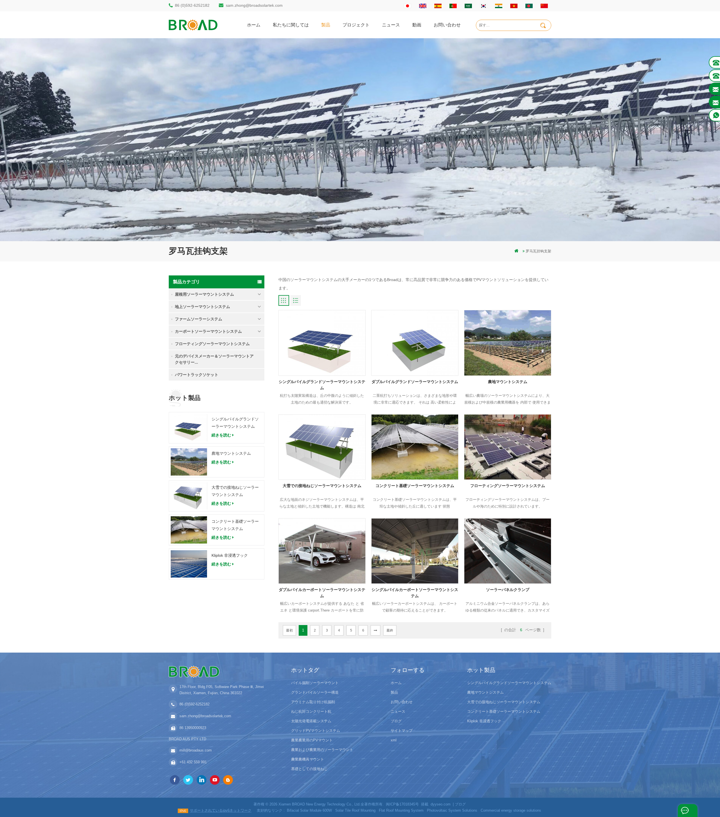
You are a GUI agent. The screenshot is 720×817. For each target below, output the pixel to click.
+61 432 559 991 (193, 762)
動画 (416, 24)
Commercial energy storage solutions (511, 810)
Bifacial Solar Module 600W (309, 810)
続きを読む (221, 435)
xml (394, 740)
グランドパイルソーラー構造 (315, 692)
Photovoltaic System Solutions (452, 810)
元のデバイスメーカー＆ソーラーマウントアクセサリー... (214, 359)
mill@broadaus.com (195, 750)
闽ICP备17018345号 (402, 804)
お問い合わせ (447, 24)
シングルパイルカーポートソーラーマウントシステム (415, 592)
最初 (289, 630)
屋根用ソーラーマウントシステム (204, 294)
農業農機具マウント (307, 759)
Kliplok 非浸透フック (230, 555)
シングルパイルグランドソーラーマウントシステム (235, 423)
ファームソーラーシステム (198, 319)
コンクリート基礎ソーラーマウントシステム (235, 525)
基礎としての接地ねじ (309, 769)
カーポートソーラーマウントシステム (208, 331)
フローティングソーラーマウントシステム (212, 343)
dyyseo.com (441, 804)
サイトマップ (402, 730)
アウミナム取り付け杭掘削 (313, 702)
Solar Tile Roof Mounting (355, 810)
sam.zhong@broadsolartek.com (254, 5)
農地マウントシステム (231, 453)
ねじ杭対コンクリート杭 (311, 711)
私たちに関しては (291, 24)
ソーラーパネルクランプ (507, 589)
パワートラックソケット (196, 374)
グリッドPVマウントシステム (315, 730)
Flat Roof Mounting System (401, 810)
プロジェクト (356, 24)
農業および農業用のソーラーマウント (322, 750)
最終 (389, 630)
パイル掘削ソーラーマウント (315, 683)
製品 (325, 24)
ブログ (396, 721)
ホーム (253, 24)
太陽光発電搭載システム (311, 721)
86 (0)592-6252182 (192, 5)
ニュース (391, 24)
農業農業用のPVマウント (312, 740)
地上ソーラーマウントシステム (202, 306)
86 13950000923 (192, 728)
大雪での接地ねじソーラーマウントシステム (235, 491)
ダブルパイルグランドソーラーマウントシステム (415, 381)
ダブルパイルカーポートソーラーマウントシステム (322, 592)
